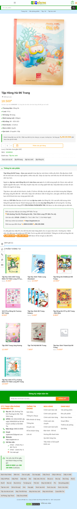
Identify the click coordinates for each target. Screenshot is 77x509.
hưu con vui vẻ (7, 159)
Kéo (24, 487)
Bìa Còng (65, 479)
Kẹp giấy (30, 487)
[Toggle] (2, 168)
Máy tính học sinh (34, 491)
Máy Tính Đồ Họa (21, 491)
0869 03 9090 (10, 465)
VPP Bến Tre (24, 499)
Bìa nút (9, 483)
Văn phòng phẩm (34, 11)
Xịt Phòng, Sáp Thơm (7, 495)
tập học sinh (29, 159)
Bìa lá (72, 479)
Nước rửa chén (63, 487)
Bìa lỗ (2, 483)
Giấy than (23, 479)
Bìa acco (50, 479)
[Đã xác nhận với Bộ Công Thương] (46, 504)
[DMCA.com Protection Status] (33, 504)
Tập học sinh (52, 11)
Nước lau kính (40, 487)
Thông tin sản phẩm (12, 168)
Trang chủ (24, 11)
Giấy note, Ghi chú (39, 479)
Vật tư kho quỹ (15, 487)
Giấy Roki (15, 479)
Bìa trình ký (17, 483)
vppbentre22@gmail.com (14, 434)
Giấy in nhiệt (67, 474)
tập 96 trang (19, 159)
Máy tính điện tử (46, 483)
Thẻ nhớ (36, 483)
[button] (15, 2)
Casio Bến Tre (59, 491)
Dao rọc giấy (26, 474)
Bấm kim (16, 474)
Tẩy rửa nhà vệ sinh (7, 491)
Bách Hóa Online (6, 474)
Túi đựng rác (27, 483)
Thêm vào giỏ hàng (39, 145)
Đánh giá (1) (8, 243)
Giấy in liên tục (56, 474)
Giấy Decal (46, 474)
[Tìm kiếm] (73, 8)
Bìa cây (57, 479)
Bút (30, 479)
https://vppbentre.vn (12, 439)
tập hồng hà (40, 159)
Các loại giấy (36, 474)
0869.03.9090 (10, 236)
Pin (55, 483)
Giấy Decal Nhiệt (22, 495)
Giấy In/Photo (5, 479)
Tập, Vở (43, 11)
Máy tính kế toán (48, 491)
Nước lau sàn (51, 487)
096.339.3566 (66, 137)
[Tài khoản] (76, 3)
